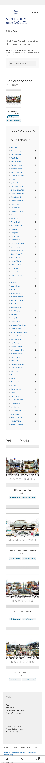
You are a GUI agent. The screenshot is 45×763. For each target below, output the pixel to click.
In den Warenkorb (29, 558)
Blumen (13, 179)
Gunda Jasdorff (16, 254)
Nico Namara (15, 357)
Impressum (10, 708)
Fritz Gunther (15, 240)
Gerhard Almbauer (17, 250)
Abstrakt (14, 147)
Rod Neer (14, 378)
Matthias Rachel (16, 339)
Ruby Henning (16, 382)
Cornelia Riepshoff (17, 200)
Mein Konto (7, 759)
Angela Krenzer (16, 151)
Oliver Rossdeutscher (18, 364)
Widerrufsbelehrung (13, 713)
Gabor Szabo (15, 247)
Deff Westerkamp (17, 211)
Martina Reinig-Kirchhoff (19, 332)
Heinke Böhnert (16, 261)
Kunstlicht (14, 314)
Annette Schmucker (17, 165)
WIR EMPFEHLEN (17, 421)
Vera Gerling (15, 414)
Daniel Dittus (15, 204)
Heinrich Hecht (16, 265)
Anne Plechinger (16, 161)
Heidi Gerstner (16, 257)
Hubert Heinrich (16, 275)
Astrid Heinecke (16, 169)
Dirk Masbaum (16, 215)
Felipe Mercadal (16, 225)
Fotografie (14, 233)
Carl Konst (14, 183)
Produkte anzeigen (13, 120)
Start (10, 31)
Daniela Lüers (15, 208)
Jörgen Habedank (17, 300)
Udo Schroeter (16, 407)
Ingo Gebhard (15, 286)
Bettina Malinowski (17, 176)
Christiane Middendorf (18, 193)
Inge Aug (14, 282)
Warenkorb (34, 757)
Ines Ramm (14, 279)
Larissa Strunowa (17, 318)
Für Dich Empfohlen (17, 243)
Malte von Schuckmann (19, 325)
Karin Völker (15, 304)
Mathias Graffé (16, 336)
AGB (7, 705)
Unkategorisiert (16, 410)
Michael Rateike (16, 346)
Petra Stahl (14, 371)
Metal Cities (15, 343)
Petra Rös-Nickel (16, 368)
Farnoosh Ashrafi (16, 222)
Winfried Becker (16, 417)
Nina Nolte (14, 360)
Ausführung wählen (28, 497)
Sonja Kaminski (16, 389)
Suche (22, 759)
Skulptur (14, 385)
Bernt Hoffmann (16, 172)
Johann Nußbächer (17, 296)
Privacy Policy (11, 729)
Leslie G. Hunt (15, 321)
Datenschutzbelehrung (15, 710)
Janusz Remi (15, 293)
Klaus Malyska (16, 307)
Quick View (14, 117)
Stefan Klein (15, 396)
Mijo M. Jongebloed (17, 350)
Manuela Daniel (16, 329)
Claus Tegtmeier (16, 197)
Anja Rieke (14, 158)
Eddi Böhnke (15, 218)
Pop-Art (13, 375)
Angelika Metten (16, 154)
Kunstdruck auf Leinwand (19, 311)
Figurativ (14, 229)
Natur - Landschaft (17, 353)
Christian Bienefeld (17, 190)
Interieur (14, 289)
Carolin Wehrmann (17, 186)
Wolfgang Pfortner (17, 424)
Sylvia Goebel (15, 403)
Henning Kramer (16, 272)
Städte (13, 393)
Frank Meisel (15, 236)
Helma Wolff (15, 268)
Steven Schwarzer (17, 400)
